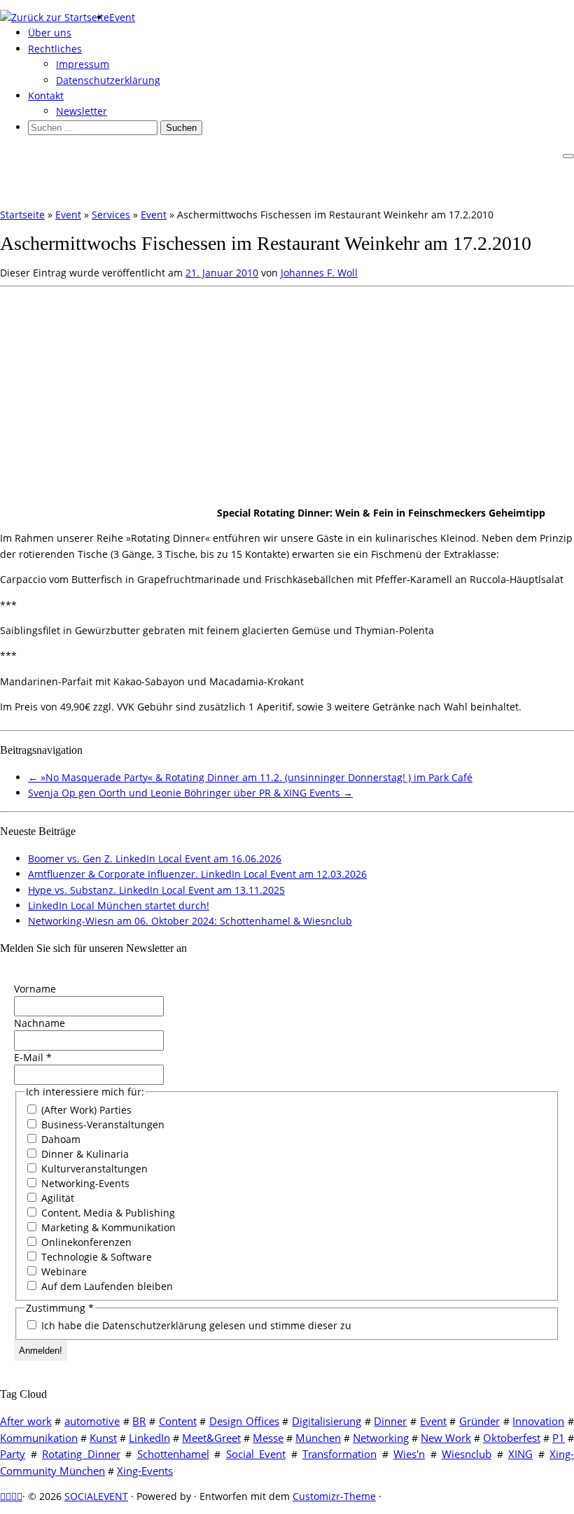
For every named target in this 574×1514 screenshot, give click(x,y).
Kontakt (46, 95)
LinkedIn (149, 1438)
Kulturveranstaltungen (93, 1168)
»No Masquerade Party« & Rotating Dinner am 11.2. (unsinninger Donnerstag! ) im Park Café (250, 777)
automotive (92, 1421)
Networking (381, 1438)
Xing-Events (145, 1471)
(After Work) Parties (85, 1109)
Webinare (62, 1271)
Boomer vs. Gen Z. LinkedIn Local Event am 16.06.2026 (154, 858)
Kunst (103, 1438)
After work (26, 1421)
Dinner (390, 1421)
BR (139, 1421)
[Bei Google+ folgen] (19, 1496)
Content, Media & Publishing (106, 1212)
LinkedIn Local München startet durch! (118, 905)
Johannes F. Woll (319, 272)
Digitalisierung (326, 1421)
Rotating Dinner (81, 1454)
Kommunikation (39, 1438)
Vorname (35, 988)
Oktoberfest (511, 1438)
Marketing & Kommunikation (107, 1227)
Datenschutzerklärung (108, 80)
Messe (268, 1438)
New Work (446, 1438)
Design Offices (244, 1421)
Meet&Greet (211, 1438)
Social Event (256, 1454)
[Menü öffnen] (568, 156)
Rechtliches (55, 48)
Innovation (538, 1421)
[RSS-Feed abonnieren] (3, 1496)
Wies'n (409, 1454)
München (318, 1438)
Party (12, 1454)
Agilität (56, 1198)
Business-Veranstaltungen (101, 1124)
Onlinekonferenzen (85, 1242)
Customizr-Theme (334, 1496)
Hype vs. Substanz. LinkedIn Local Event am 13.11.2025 (156, 890)
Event (122, 17)
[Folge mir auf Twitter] (8, 1496)
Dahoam (59, 1139)
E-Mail (33, 1057)
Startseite (22, 214)
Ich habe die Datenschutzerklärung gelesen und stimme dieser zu (194, 1325)
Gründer (479, 1421)
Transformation (339, 1454)
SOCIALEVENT (96, 1496)
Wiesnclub (466, 1454)
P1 (558, 1438)
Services (111, 214)
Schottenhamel (173, 1454)
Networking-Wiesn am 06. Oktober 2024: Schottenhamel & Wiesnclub (190, 920)
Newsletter (81, 111)
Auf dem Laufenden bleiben (105, 1286)
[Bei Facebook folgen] (14, 1496)
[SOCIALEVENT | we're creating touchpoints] (54, 17)
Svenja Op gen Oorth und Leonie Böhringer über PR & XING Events (190, 792)
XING (520, 1454)
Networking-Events (84, 1183)
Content (178, 1421)
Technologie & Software (95, 1256)
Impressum (82, 64)
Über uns (49, 32)
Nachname (39, 1023)
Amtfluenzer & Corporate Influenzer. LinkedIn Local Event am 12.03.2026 (197, 874)
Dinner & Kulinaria (83, 1154)
